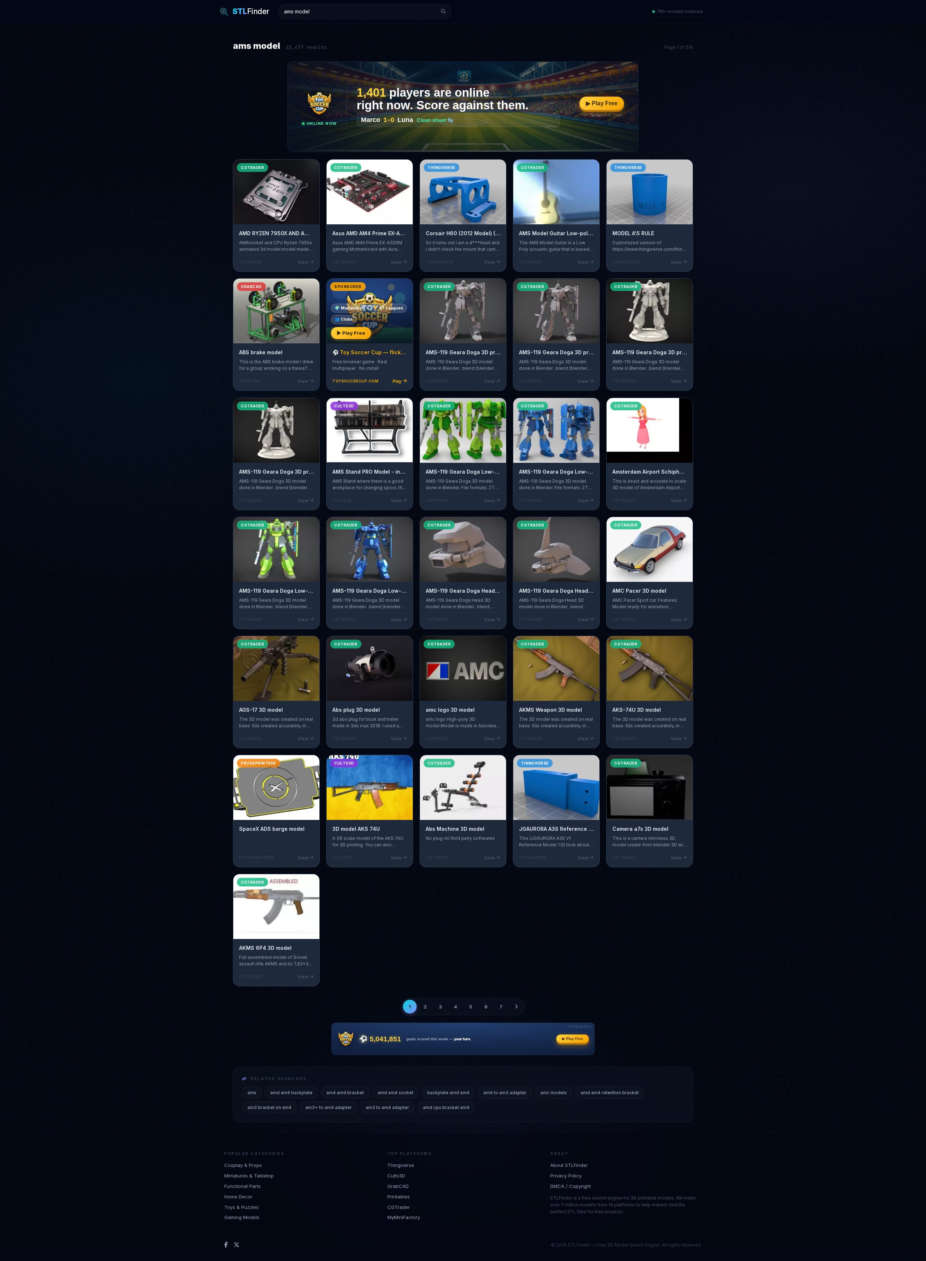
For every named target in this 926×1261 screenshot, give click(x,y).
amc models (553, 1092)
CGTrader (398, 1207)
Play (397, 381)
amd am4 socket (395, 1092)
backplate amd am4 (448, 1092)
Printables (398, 1196)
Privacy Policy (566, 1175)
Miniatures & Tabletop (249, 1175)
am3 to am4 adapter (387, 1107)
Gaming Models (241, 1217)
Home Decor (238, 1196)
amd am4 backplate (291, 1092)
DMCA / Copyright (570, 1186)
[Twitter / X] (236, 1244)
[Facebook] (226, 1244)
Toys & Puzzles (241, 1207)
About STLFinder (569, 1165)
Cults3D (396, 1175)
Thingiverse (400, 1165)
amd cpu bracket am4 (446, 1107)
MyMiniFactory (403, 1217)
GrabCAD (398, 1186)
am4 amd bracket (345, 1092)
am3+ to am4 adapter (328, 1107)
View (302, 262)
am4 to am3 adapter (505, 1092)
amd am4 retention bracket (610, 1092)
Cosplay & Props (243, 1165)
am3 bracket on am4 (269, 1107)
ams (251, 1092)
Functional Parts (242, 1186)
